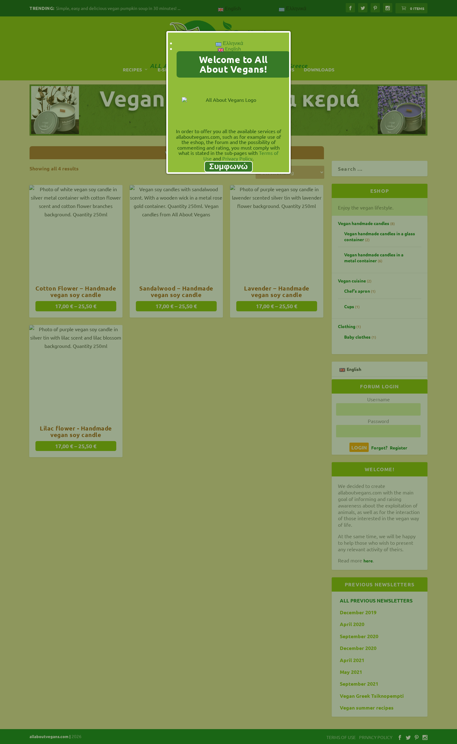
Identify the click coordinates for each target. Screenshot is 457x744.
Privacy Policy (237, 158)
